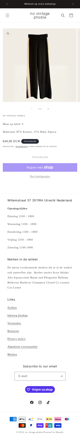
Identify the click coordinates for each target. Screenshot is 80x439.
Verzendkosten (21, 146)
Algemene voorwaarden (22, 346)
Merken (12, 354)
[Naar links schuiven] (32, 109)
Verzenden (14, 323)
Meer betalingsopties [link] (40, 176)
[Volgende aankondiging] (73, 4)
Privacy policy (16, 338)
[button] (7, 15)
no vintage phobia (34, 432)
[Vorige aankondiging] (7, 4)
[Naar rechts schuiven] (48, 109)
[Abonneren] (61, 376)
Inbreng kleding (17, 315)
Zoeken (12, 307)
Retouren (13, 330)
